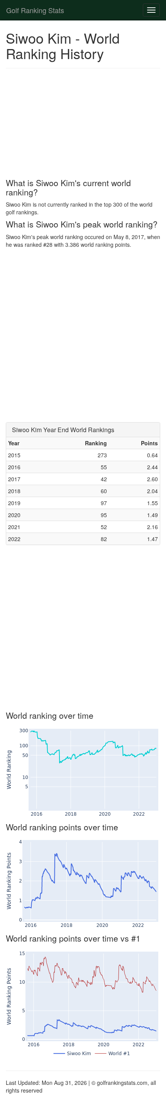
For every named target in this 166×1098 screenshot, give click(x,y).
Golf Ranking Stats (35, 10)
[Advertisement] (83, 124)
